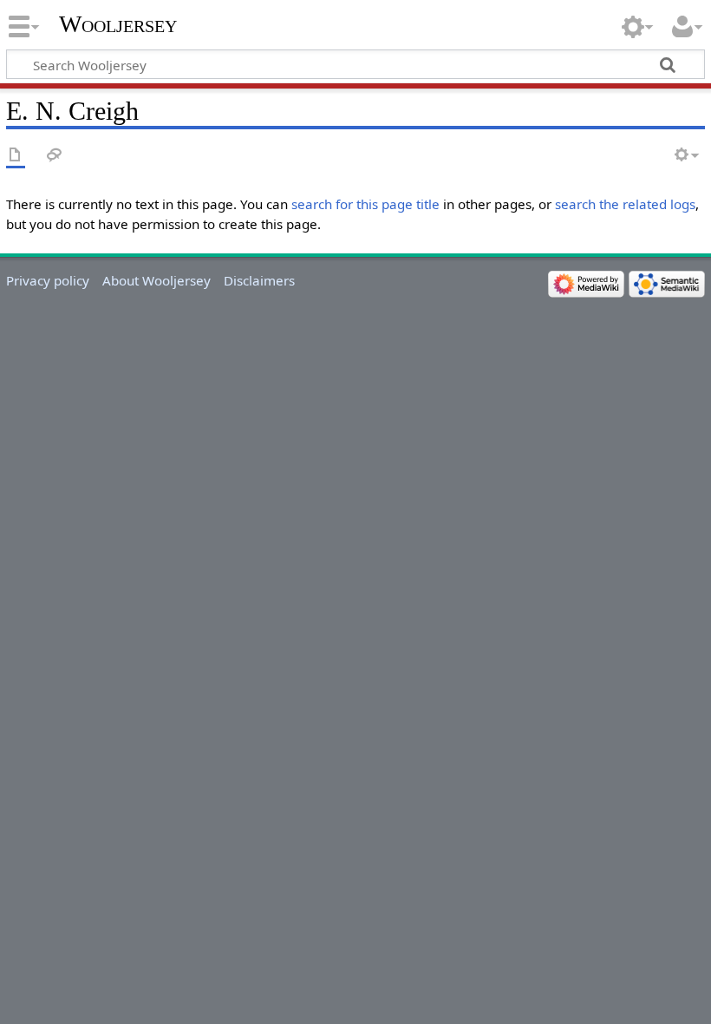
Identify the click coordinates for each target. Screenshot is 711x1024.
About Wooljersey (156, 280)
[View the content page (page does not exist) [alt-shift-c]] (15, 156)
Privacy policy (47, 280)
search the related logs (625, 204)
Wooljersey (118, 23)
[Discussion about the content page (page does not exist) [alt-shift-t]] (54, 156)
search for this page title (365, 204)
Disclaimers (259, 280)
